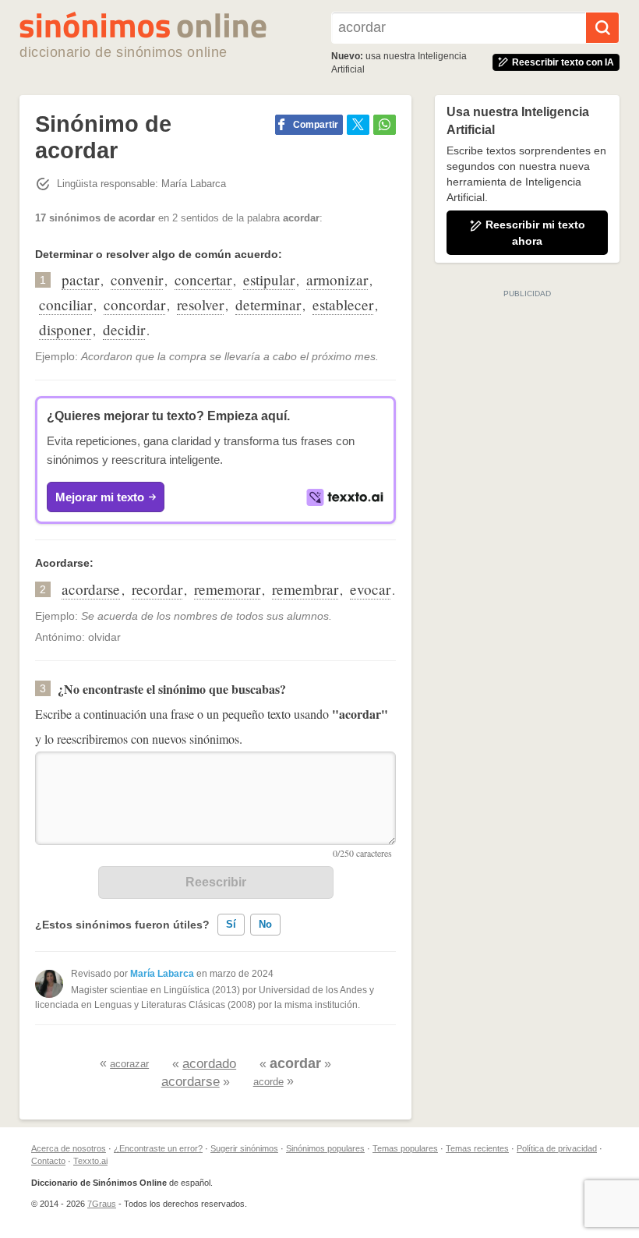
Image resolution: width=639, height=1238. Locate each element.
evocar (370, 589)
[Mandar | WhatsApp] (384, 125)
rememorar (227, 589)
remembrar (305, 589)
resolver (200, 304)
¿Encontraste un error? (158, 1148)
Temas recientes (477, 1148)
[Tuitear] (358, 125)
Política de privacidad (557, 1148)
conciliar (65, 304)
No (265, 924)
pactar (80, 279)
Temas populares (405, 1148)
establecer (342, 304)
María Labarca (162, 973)
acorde (268, 1082)
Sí (231, 924)
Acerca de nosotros (68, 1148)
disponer (65, 329)
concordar (134, 304)
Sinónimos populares (325, 1148)
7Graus (101, 1203)
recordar (157, 589)
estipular (269, 279)
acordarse (91, 589)
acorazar (129, 1064)
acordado (209, 1063)
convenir (137, 279)
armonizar (337, 279)
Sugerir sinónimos (244, 1148)
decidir (124, 329)
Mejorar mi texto (99, 497)
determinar (268, 304)
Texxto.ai (90, 1160)
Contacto (48, 1160)
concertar (203, 279)
